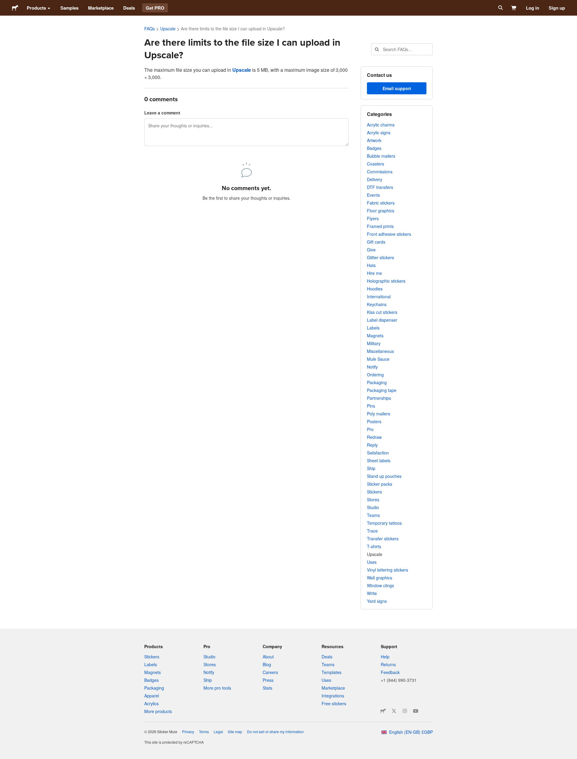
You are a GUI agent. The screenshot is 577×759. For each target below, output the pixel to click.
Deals (129, 8)
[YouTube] (415, 711)
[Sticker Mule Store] (383, 711)
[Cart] (514, 8)
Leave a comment (162, 113)
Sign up (557, 8)
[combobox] (402, 49)
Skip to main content (4, 4)
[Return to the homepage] (15, 8)
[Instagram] (404, 711)
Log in (532, 8)
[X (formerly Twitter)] (394, 711)
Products (36, 8)
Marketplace (101, 8)
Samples (69, 8)
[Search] (500, 8)
